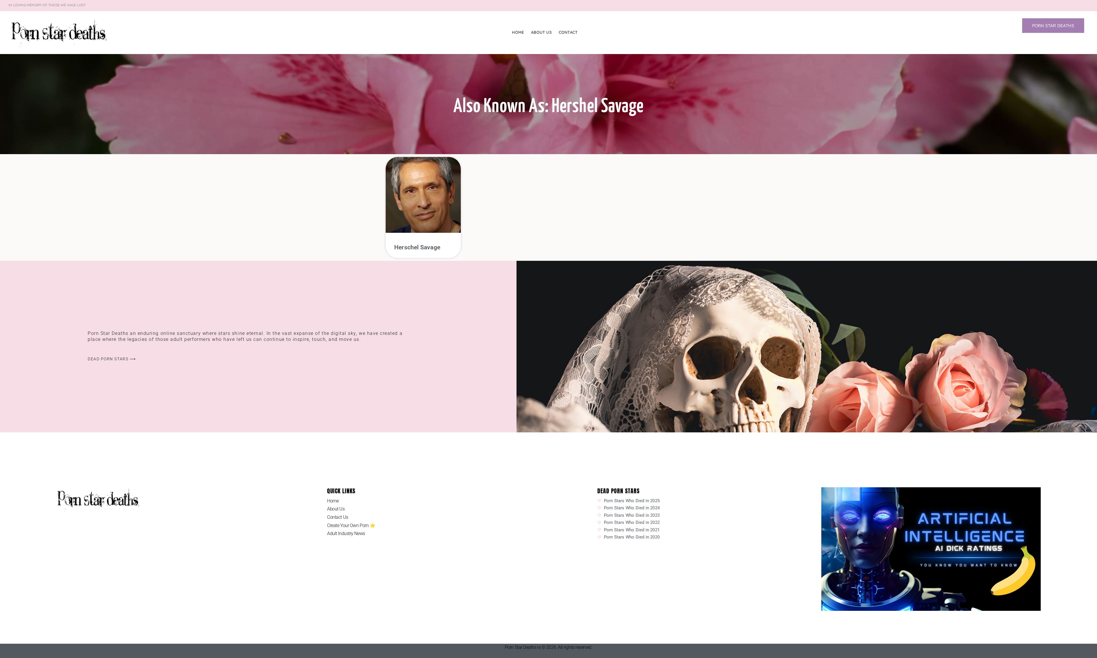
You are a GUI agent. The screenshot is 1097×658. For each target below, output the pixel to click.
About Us (541, 32)
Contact (568, 32)
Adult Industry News (346, 533)
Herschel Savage (417, 247)
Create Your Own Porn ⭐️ (351, 525)
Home (518, 32)
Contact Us (337, 517)
